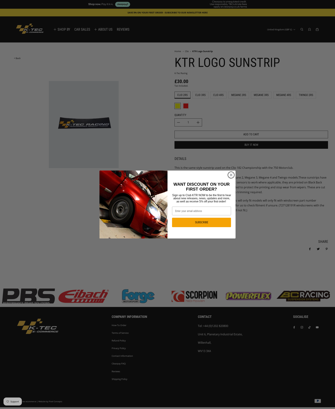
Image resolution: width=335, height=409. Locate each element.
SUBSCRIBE (201, 222)
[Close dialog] (231, 175)
